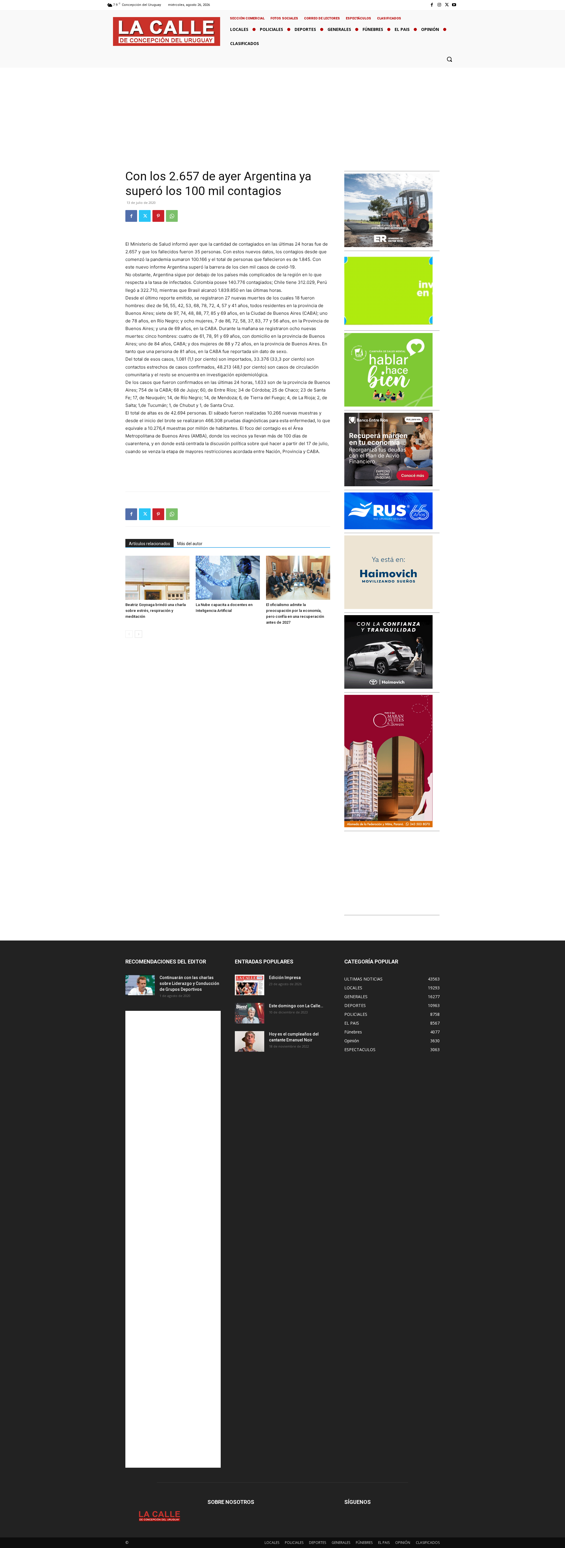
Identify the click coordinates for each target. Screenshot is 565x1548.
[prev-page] (129, 634)
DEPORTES (317, 1542)
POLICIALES (294, 1542)
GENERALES (341, 1542)
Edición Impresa (285, 977)
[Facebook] (432, 5)
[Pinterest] (158, 216)
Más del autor (189, 543)
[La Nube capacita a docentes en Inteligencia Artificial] (228, 578)
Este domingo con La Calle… (296, 1005)
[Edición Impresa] (249, 985)
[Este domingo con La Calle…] (249, 1013)
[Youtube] (454, 5)
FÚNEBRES (364, 1542)
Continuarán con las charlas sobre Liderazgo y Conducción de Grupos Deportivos (189, 983)
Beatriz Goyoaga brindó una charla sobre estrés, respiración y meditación (155, 610)
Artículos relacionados (149, 543)
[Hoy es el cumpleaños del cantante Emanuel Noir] (249, 1041)
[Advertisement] (282, 112)
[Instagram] (439, 5)
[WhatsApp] (172, 216)
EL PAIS (384, 1542)
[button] (449, 59)
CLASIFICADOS (428, 1542)
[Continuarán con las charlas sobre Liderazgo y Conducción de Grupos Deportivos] (140, 985)
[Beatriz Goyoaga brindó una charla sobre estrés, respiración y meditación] (157, 578)
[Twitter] (447, 5)
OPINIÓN (402, 1542)
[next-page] (138, 634)
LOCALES (272, 1542)
